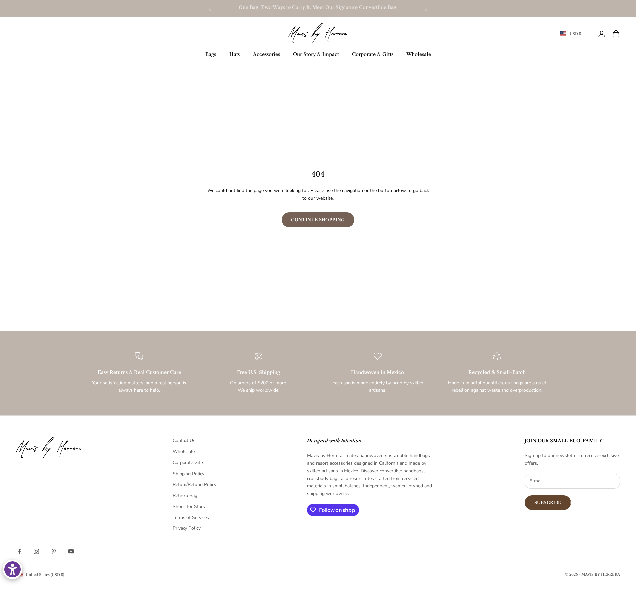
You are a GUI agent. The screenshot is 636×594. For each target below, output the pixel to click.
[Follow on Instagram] (36, 551)
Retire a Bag (185, 495)
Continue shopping (318, 219)
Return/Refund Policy (194, 484)
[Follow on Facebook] (19, 551)
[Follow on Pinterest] (53, 551)
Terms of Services (191, 517)
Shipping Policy (188, 474)
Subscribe (547, 502)
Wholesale (418, 54)
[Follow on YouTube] (71, 551)
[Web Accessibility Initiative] (12, 569)
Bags (210, 54)
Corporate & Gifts (372, 54)
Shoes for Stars (189, 506)
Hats (234, 54)
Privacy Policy (187, 528)
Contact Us (184, 440)
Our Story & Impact (316, 54)
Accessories (266, 54)
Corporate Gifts (188, 462)
